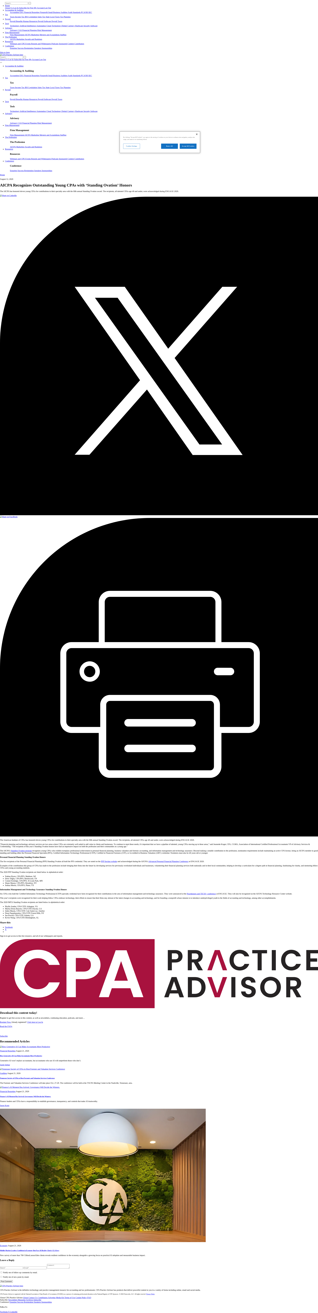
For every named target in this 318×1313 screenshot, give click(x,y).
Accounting (15, 12)
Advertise (52, 1298)
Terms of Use (70, 1298)
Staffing (63, 35)
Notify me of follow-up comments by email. (20, 1272)
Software (94, 26)
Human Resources (30, 21)
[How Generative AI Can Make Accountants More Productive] (25, 1047)
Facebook (4, 1312)
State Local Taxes (53, 17)
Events (28, 44)
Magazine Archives (26, 1300)
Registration (29, 48)
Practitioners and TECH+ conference (201, 894)
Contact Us (33, 1298)
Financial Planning (29, 30)
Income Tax (20, 17)
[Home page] (11, 55)
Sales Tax (42, 17)
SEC (90, 12)
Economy (4, 1246)
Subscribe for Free (26, 8)
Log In (16, 8)
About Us (9, 8)
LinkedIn (13, 1312)
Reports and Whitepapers (41, 44)
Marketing (35, 35)
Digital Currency (68, 26)
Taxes (12, 17)
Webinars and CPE (17, 44)
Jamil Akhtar (5, 1065)
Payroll (8, 19)
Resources (9, 41)
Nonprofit (44, 12)
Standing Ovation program (21, 851)
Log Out (47, 8)
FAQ (89, 1298)
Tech (7, 24)
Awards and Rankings (33, 39)
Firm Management (12, 32)
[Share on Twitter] (159, 514)
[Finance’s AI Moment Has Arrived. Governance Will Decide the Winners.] (30, 1087)
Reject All (169, 146)
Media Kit (60, 1298)
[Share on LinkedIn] (8, 195)
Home (7, 6)
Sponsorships (47, 48)
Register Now (5, 1022)
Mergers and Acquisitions (50, 35)
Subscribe (4, 1036)
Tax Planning (65, 17)
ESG (22, 12)
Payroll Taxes (57, 21)
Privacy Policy (150, 1294)
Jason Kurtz (4, 1105)
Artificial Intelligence (28, 26)
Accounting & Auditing (14, 10)
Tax (6, 15)
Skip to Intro (5, 52)
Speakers (38, 48)
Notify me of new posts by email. (16, 1277)
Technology (15, 26)
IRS (26, 17)
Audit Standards (74, 12)
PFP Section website (109, 861)
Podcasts (55, 44)
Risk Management (44, 30)
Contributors (79, 44)
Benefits (19, 21)
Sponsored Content (66, 44)
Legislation (33, 17)
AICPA (28, 35)
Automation (41, 26)
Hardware (79, 26)
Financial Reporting (32, 12)
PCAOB (84, 12)
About (25, 1298)
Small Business (54, 12)
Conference (9, 46)
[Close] (196, 134)
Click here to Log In (35, 1022)
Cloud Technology (53, 26)
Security (86, 26)
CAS (20, 30)
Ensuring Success (17, 48)
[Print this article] (159, 836)
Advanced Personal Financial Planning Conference (168, 861)
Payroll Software (45, 21)
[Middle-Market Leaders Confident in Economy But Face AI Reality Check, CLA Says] (103, 1241)
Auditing (64, 12)
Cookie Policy (81, 1298)
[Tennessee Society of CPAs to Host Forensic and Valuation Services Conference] (32, 1069)
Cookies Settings (131, 146)
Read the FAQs (6, 1026)
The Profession (11, 37)
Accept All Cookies (188, 146)
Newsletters (13, 1300)
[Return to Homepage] (11, 1286)
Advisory (8, 28)
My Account (39, 8)
